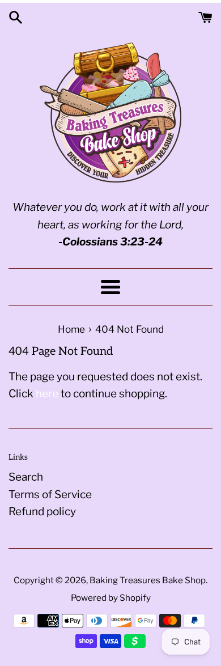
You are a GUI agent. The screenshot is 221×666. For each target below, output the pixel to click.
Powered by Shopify (111, 597)
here (47, 393)
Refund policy (42, 511)
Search (25, 476)
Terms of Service (50, 494)
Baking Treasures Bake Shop (148, 580)
